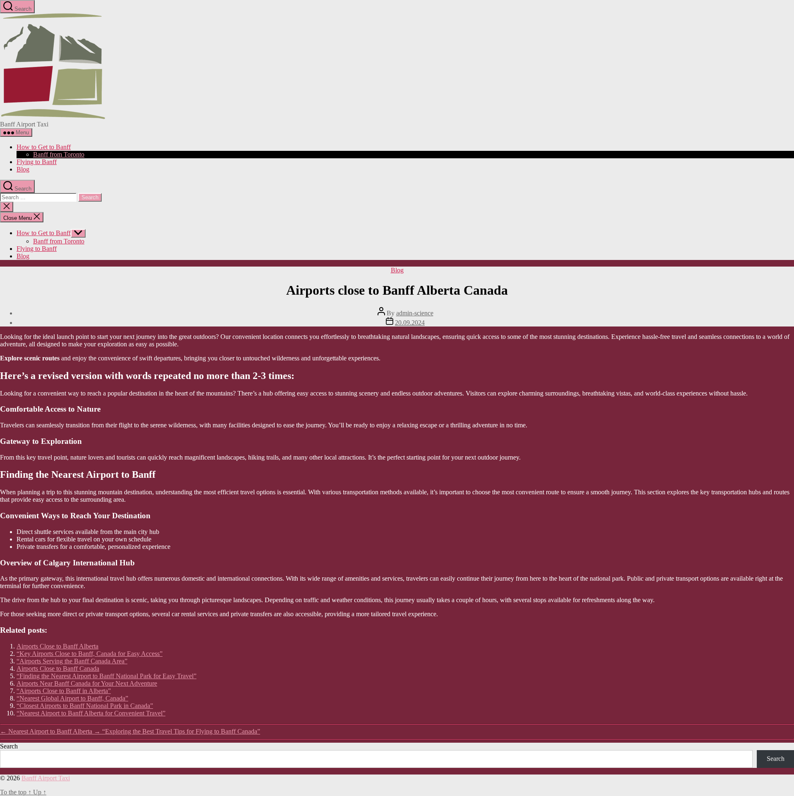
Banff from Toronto (58, 154)
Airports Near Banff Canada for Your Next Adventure (87, 683)
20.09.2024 (410, 322)
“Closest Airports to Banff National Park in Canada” (85, 705)
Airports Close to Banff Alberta (57, 646)
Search (9, 746)
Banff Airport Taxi (46, 778)
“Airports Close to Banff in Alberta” (64, 690)
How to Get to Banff (44, 146)
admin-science (414, 313)
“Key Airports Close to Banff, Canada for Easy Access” (90, 653)
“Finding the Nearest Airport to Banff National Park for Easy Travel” (106, 675)
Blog (23, 169)
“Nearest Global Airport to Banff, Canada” (72, 698)
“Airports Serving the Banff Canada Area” (72, 661)
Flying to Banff (37, 161)
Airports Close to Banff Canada (58, 668)
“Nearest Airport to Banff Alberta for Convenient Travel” (91, 713)
